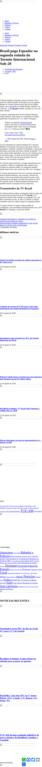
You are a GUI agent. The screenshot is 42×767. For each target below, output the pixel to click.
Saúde (9, 582)
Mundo (19, 576)
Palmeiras (38, 577)
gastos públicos (28, 506)
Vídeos (7, 27)
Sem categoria (9, 586)
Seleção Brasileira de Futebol (27, 583)
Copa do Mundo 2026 (26, 561)
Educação (33, 566)
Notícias (8, 25)
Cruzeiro (2, 566)
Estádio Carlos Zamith (16, 569)
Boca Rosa (6, 506)
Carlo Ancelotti (11, 559)
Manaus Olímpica (11, 577)
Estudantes (21, 506)
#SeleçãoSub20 (26, 123)
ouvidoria (26, 508)
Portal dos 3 (17, 580)
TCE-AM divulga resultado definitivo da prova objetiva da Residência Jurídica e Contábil (19, 737)
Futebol (40, 569)
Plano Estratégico (34, 508)
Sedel (14, 583)
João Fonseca (33, 573)
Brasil (12, 556)
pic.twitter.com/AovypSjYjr (15, 135)
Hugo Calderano (25, 573)
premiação (3, 511)
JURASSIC (3, 508)
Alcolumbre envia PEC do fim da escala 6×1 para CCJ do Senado (19, 629)
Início (7, 21)
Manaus (3, 577)
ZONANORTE (38, 511)
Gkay (34, 506)
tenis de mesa (31, 586)
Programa (3, 583)
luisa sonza (9, 508)
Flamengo (26, 569)
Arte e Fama (16, 553)
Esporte (4, 569)
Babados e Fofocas (12, 23)
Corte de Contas (13, 506)
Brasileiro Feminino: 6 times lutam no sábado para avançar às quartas (18, 659)
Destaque (11, 565)
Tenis (25, 586)
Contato (7, 29)
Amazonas (6, 552)
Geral (3, 572)
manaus (15, 508)
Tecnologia (21, 586)
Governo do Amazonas (14, 573)
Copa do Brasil (15, 561)
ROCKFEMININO (15, 511)
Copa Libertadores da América (27, 563)
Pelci (1, 580)
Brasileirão (17, 556)
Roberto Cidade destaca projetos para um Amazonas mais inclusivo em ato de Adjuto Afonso (21, 378)
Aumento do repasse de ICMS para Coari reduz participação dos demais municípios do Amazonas (19, 308)
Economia (23, 566)
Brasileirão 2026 (26, 556)
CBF (17, 559)
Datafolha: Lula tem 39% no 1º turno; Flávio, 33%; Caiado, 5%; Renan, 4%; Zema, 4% (18, 698)
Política (8, 579)
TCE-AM (26, 511)
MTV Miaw (20, 508)
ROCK (8, 511)
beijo (1, 506)
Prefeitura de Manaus (29, 580)
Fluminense (34, 569)
